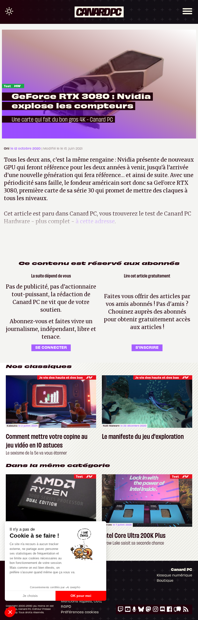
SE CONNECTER (51, 347)
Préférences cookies (80, 612)
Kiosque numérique (174, 575)
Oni (7, 148)
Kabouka (12, 425)
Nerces (107, 524)
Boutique (165, 580)
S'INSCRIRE (147, 347)
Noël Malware (111, 425)
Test (7, 86)
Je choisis (30, 596)
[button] (10, 612)
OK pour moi (81, 596)
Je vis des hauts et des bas (61, 377)
